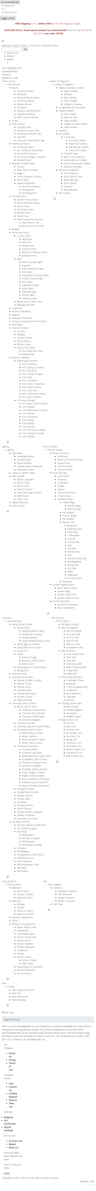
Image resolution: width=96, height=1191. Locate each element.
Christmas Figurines (31, 186)
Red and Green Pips (77, 558)
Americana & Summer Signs (35, 275)
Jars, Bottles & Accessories (30, 150)
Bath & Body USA (74, 755)
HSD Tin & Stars (30, 390)
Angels (20, 173)
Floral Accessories (61, 601)
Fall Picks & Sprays (31, 838)
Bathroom (17, 887)
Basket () (10, 5)
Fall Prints (26, 242)
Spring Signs (27, 288)
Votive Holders (71, 127)
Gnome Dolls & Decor (27, 199)
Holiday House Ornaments (35, 782)
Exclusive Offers (50, 45)
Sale (45, 881)
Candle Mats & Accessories (72, 107)
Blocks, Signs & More (27, 706)
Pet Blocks (22, 107)
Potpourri (68, 186)
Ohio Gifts (71, 660)
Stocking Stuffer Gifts (71, 703)
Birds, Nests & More (67, 588)
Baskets (16, 229)
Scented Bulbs (24, 459)
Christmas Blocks (25, 91)
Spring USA (22, 650)
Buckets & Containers (67, 604)
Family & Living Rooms (22, 917)
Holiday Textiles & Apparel (29, 811)
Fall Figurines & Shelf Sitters (30, 854)
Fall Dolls (21, 137)
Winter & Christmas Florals (70, 459)
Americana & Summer (22, 677)
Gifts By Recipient (69, 627)
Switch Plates (18, 505)
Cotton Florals (64, 495)
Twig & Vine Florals (66, 492)
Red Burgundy (74, 561)
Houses (21, 166)
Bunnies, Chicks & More (33, 660)
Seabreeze (72, 574)
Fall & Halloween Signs (33, 268)
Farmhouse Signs (25, 146)
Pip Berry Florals (65, 499)
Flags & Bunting (24, 699)
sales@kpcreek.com (35, 1039)
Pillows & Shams (25, 910)
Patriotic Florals (64, 469)
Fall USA (70, 723)
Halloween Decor (25, 857)
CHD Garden (28, 419)
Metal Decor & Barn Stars (29, 301)
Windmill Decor (24, 160)
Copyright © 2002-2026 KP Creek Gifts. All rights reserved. (30, 1177)
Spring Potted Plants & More (36, 640)
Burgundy (72, 525)
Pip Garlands (68, 512)
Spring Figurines (29, 192)
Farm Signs (27, 281)
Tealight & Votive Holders (76, 123)
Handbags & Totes (75, 680)
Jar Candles (64, 133)
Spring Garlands (29, 637)
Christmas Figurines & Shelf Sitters (33, 726)
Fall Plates (22, 867)
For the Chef (72, 637)
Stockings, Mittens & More (35, 769)
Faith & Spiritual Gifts (76, 667)
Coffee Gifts (72, 670)
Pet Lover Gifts (73, 634)
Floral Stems (63, 476)
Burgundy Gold (74, 528)
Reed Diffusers (71, 179)
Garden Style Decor (66, 594)
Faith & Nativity (24, 808)
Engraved (26, 265)
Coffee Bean (73, 535)
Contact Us (34, 45)
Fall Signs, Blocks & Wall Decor (31, 825)
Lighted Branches (20, 502)
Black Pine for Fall (30, 222)
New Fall (16, 993)
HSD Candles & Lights (32, 373)
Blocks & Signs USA (75, 749)
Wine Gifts (71, 657)
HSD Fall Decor (29, 370)
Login (15, 45)
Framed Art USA (74, 752)
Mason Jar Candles (78, 143)
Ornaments (71, 713)
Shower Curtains (25, 894)
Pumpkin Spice (74, 578)
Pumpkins (21, 848)
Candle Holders (66, 110)
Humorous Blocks (25, 100)
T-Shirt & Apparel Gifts (77, 686)
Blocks (15, 87)
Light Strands (18, 476)
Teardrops (67, 581)
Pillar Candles (70, 97)
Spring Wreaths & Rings (33, 630)
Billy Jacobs (27, 239)
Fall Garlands (28, 841)
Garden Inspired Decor (63, 584)
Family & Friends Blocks (28, 97)
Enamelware (23, 930)
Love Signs (27, 271)
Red (69, 555)
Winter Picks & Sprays (32, 732)
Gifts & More (57, 617)
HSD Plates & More (31, 387)
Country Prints (24, 235)
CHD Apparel (28, 406)
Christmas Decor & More (24, 703)
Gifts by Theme (68, 650)
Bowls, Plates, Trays (26, 927)
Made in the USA (69, 719)
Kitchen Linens (24, 344)
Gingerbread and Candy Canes (36, 755)
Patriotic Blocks (24, 104)
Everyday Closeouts (67, 891)
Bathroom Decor (25, 897)
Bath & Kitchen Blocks (27, 117)
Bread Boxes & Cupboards (30, 966)
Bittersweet (27, 834)
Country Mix (73, 541)
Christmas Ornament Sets (34, 762)
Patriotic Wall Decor (26, 693)
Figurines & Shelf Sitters (23, 163)
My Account (11, 12)
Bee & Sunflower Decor (28, 202)
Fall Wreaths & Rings (32, 844)
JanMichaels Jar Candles (75, 160)
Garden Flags (63, 591)
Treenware (17, 308)
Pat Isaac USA (73, 736)
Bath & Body (72, 706)
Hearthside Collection (27, 360)
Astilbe (60, 485)
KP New (11, 986)
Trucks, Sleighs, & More (33, 772)
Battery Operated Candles (71, 87)
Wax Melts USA (74, 746)
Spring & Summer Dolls (28, 130)
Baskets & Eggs (29, 657)
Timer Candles (71, 100)
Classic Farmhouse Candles (77, 163)
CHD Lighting (28, 423)
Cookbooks (71, 690)
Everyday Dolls (24, 127)
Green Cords (23, 485)
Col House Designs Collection (31, 156)
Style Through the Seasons (30, 219)
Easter (20, 653)
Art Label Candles (77, 140)
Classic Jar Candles (78, 150)
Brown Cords (23, 482)
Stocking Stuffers (25, 805)
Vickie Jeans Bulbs (25, 469)
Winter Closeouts (66, 900)
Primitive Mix (73, 551)
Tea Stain (71, 568)
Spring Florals (63, 462)
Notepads (71, 683)
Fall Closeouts (65, 894)
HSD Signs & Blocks (31, 396)
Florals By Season (61, 453)
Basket (11, 61)
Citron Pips (72, 532)
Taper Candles (71, 91)
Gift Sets (70, 699)
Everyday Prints (29, 255)
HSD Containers (30, 380)
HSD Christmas (29, 364)
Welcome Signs (29, 291)
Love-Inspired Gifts (75, 653)
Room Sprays (70, 183)
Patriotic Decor (24, 686)
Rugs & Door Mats (26, 347)
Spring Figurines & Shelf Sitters (31, 667)
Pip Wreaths (68, 518)
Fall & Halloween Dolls (28, 864)
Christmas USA (73, 742)
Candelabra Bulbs (25, 456)
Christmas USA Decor (27, 818)
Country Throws (24, 337)
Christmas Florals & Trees (29, 729)
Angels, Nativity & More (33, 775)
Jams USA (71, 726)
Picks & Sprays (69, 515)
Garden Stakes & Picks (68, 597)
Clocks (15, 120)
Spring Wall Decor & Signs (29, 647)
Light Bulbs (17, 453)
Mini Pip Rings (74, 505)
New (4, 983)
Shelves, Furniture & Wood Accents (29, 321)
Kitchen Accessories (26, 937)
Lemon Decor (23, 206)
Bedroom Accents (25, 914)
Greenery (61, 479)
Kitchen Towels (29, 960)
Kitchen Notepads (25, 946)
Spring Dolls (22, 670)
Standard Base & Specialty (29, 466)
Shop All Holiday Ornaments (35, 785)
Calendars (71, 696)
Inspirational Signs (30, 285)
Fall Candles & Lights (27, 828)
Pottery (20, 953)
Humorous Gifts (74, 663)
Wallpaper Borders (26, 304)
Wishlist (10, 56)
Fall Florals (62, 456)
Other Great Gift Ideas (72, 677)
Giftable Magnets (74, 709)
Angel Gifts (71, 673)
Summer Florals (65, 466)
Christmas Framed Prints (34, 709)
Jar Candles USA (74, 732)
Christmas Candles (26, 723)
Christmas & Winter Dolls (29, 133)
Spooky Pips (73, 564)
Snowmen (22, 802)
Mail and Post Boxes (27, 153)
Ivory (69, 545)
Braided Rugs (28, 354)
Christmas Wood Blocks (33, 713)
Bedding (21, 334)
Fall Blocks (22, 94)
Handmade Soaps (25, 933)
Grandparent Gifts (75, 647)
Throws (20, 907)
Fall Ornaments (24, 861)
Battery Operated (25, 479)
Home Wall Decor (20, 232)
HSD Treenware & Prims (34, 393)
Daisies (60, 489)
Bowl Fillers (17, 324)
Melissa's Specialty (73, 166)
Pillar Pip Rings (74, 508)
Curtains (21, 331)
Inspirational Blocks (26, 114)
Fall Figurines (28, 189)
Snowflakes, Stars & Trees (34, 759)
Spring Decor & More (22, 624)
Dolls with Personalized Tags (31, 140)
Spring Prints (28, 245)
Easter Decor (28, 663)
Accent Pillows (24, 341)
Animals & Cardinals (31, 765)
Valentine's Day (19, 673)
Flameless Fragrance (69, 169)
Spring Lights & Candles (28, 644)
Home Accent (8, 81)
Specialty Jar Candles (79, 146)
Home (24, 45)
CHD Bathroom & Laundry (34, 410)
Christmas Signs (29, 298)
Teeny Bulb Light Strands (29, 492)
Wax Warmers (71, 189)
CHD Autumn (28, 426)
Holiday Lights (23, 798)
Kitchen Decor (24, 940)
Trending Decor (19, 196)
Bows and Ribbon (65, 607)
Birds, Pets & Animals (27, 169)
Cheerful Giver (71, 153)
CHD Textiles (28, 436)
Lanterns (63, 130)
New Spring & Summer (23, 989)
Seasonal (6, 617)
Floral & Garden (50, 446)
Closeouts (58, 887)
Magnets (16, 314)
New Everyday (19, 999)
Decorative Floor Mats (32, 350)
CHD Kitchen (28, 413)
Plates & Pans (71, 117)
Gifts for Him (72, 640)
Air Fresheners (71, 173)
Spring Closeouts (66, 897)
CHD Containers (30, 416)
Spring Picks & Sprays (32, 634)
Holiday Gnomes (25, 795)
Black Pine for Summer (33, 225)
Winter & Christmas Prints (34, 252)
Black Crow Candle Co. (74, 156)
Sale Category (54, 884)
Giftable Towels (73, 716)
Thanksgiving (23, 851)
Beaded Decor (24, 212)
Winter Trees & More (32, 742)
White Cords (23, 495)
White (70, 571)
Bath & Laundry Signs (32, 262)
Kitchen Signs (28, 294)
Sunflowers (62, 482)
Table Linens (28, 963)
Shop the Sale (74, 30)
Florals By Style (59, 472)
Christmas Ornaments (27, 746)
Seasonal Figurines (26, 183)
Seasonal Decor (14, 621)
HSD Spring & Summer (33, 367)
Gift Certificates (73, 693)
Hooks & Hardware (21, 311)
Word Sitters (23, 179)
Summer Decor (24, 690)
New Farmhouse (20, 996)
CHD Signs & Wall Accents (34, 403)
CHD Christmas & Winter (34, 429)
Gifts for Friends (74, 630)
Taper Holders (71, 120)
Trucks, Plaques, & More (29, 176)
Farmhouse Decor (21, 143)
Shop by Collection (21, 357)
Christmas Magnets (31, 719)
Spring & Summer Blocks (29, 110)
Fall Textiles (22, 871)
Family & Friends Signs (32, 278)
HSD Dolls (27, 377)
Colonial (71, 538)
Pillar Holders (70, 114)
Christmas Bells (29, 749)
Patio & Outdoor (25, 489)
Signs (19, 258)
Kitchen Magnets (25, 943)
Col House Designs (26, 400)
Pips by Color (68, 522)
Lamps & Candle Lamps (23, 472)
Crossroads (69, 137)
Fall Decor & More (21, 821)
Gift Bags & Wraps (70, 624)
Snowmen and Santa (32, 752)
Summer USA (73, 729)
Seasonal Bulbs (24, 462)
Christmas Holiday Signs (33, 716)
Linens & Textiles (20, 327)
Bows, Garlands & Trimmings (36, 779)
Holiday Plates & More (28, 792)
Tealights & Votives (73, 104)
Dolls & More (18, 123)
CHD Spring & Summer (33, 433)
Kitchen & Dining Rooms (23, 923)
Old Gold (71, 548)
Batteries (68, 94)
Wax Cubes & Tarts (73, 176)
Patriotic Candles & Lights (29, 680)
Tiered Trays (23, 216)
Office (15, 920)
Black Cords (22, 499)
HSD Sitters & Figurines (33, 383)
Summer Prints (29, 248)
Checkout (6, 74)
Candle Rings (68, 502)
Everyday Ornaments (22, 318)
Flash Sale (58, 904)
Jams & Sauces (24, 973)
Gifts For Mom (73, 644)
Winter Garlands (30, 736)
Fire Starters (65, 192)
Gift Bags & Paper (25, 788)
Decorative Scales (25, 209)
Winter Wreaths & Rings (33, 739)
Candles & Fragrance (59, 81)
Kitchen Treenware (26, 969)
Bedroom (16, 900)
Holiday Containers (26, 815)
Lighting (5, 446)
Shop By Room (9, 881)
